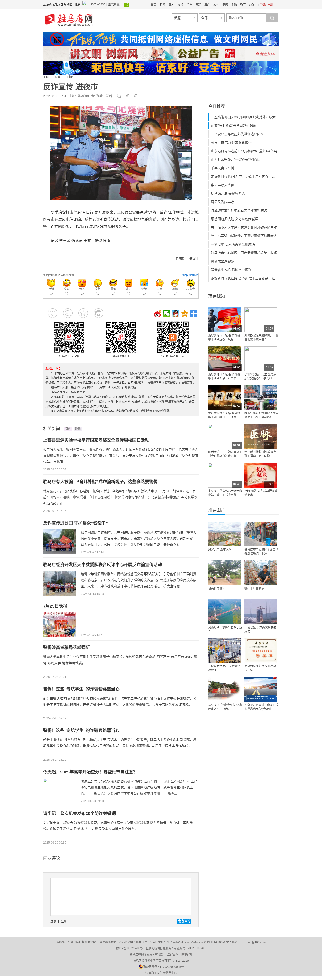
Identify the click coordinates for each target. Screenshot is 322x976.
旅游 (252, 4)
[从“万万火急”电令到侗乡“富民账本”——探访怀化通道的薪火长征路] (224, 689)
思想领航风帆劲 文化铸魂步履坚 (234, 219)
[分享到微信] (166, 313)
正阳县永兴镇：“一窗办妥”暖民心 (235, 159)
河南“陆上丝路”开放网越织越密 (233, 125)
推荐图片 (216, 510)
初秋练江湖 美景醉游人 (228, 193)
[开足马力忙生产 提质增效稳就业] (224, 650)
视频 (180, 4)
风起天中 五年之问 (219, 549)
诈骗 (78, 428)
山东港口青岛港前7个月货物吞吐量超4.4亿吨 (244, 151)
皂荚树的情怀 (216, 588)
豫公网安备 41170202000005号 (163, 966)
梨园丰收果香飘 (222, 185)
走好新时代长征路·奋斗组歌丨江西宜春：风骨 (224, 337)
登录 (263, 4)
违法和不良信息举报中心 (161, 973)
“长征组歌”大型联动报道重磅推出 (260, 493)
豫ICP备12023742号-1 (130, 948)
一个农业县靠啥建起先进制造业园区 (237, 134)
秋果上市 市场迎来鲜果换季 (231, 142)
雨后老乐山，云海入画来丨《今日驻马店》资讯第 (225, 454)
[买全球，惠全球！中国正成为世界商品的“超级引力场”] (260, 689)
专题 (198, 4)
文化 (216, 4)
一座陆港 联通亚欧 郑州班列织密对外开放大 (243, 117)
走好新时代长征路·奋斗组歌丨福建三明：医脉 (260, 454)
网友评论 (51, 858)
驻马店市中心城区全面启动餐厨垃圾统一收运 (244, 253)
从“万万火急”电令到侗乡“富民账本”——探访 (225, 707)
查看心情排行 (190, 275)
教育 (243, 4)
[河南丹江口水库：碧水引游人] (224, 611)
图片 (171, 4)
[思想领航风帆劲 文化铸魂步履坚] (260, 650)
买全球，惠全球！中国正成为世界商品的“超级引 (261, 707)
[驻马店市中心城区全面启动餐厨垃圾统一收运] (260, 534)
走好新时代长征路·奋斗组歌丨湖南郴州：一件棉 (224, 415)
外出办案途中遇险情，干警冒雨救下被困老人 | (261, 337)
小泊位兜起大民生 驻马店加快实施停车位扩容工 (260, 376)
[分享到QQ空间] (184, 313)
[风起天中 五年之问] (224, 534)
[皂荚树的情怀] (224, 572)
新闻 (162, 4)
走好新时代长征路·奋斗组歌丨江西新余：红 (243, 278)
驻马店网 (83, 96)
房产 (207, 4)
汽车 (189, 4)
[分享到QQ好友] (175, 313)
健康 (225, 4)
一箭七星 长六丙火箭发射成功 (233, 244)
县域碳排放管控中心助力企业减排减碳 (239, 210)
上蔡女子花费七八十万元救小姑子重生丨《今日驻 (225, 493)
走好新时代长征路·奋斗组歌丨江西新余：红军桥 (224, 376)
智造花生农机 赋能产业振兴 (231, 270)
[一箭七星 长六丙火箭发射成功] (260, 611)
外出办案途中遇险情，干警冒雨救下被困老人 (244, 236)
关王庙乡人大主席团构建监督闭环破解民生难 (244, 227)
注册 (270, 4)
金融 (234, 4)
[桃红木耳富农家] (260, 572)
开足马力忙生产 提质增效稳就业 (224, 668)
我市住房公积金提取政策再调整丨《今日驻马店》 (261, 415)
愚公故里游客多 (222, 261)
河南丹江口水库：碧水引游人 (225, 629)
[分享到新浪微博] (157, 313)
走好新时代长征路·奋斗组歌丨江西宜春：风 (243, 176)
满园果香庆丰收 (222, 202)
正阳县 (70, 77)
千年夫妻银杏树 (222, 168)
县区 (57, 77)
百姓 (68, 428)
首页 (153, 4)
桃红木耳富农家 (254, 588)
